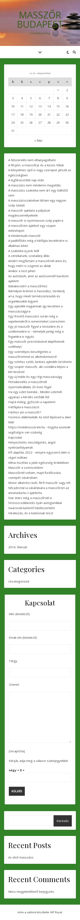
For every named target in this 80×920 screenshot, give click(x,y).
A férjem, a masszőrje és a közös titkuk (36, 165)
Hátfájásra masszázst (23, 407)
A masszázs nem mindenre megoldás (34, 185)
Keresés (63, 821)
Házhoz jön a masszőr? (24, 412)
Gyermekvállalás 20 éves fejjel (29, 387)
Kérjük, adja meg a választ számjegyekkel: (38, 761)
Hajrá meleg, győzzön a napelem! (31, 402)
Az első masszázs (20, 857)
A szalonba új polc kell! (23, 251)
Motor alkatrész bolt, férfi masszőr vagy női (39, 483)
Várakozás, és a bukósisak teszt (30, 513)
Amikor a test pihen (21, 271)
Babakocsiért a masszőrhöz (27, 286)
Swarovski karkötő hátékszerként (31, 508)
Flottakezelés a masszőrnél (27, 382)
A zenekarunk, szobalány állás (29, 256)
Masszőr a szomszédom (25, 467)
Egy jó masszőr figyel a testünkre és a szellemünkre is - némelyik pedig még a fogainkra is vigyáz (36, 331)
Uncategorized (18, 581)
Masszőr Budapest (40, 19)
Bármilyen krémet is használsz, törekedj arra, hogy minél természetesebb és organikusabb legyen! (36, 296)
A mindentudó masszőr (24, 236)
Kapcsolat (15, 437)
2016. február (17, 547)
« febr (38, 140)
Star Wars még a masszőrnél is (30, 498)
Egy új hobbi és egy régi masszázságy (35, 377)
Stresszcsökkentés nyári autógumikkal (35, 503)
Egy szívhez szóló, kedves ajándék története (40, 362)
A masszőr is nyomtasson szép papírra (35, 220)
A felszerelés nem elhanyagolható (32, 160)
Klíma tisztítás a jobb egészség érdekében (38, 463)
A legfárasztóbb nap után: (26, 180)
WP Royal (56, 912)
